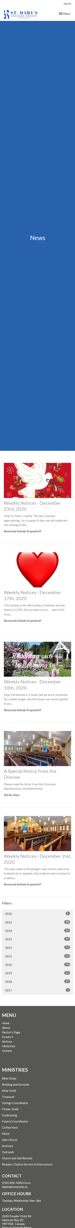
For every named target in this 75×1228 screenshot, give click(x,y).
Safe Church (9, 1139)
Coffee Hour (10, 1127)
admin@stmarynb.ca (14, 1186)
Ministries (8, 1046)
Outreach (8, 1152)
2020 (37, 964)
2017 (37, 990)
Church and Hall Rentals (17, 1158)
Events (7, 1037)
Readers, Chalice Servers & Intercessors (27, 1164)
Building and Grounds (15, 1084)
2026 (37, 913)
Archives (7, 1146)
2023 (37, 939)
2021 (37, 956)
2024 (37, 930)
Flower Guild (10, 1109)
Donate (7, 1050)
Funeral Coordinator (15, 1121)
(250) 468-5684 (12, 1182)
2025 (37, 922)
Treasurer (8, 1096)
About (6, 1027)
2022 (37, 947)
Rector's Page (11, 1032)
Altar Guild (9, 1090)
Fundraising (9, 1115)
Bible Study (9, 1078)
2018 (37, 981)
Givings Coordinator (15, 1103)
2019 (37, 973)
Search (67, 3)
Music (6, 1133)
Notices (7, 1041)
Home (6, 1023)
